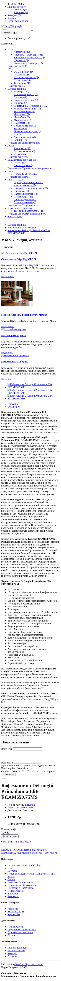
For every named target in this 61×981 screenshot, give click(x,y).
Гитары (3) (19, 162)
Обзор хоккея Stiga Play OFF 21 (18, 259)
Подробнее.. (7, 276)
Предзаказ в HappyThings (21, 888)
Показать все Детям (18, 157)
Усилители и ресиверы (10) (28, 63)
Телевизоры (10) (22, 83)
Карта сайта (14, 914)
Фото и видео (15, 216)
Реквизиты (13, 896)
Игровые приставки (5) (26, 77)
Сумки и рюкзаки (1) (25, 202)
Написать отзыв (22, 841)
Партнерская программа (20, 932)
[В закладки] (2, 778)
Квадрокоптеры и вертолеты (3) (31, 188)
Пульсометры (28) (23, 196)
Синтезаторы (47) (23, 165)
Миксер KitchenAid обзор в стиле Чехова (24, 314)
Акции (11, 935)
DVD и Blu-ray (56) (24, 71)
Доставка (12, 870)
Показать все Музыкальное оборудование (30, 168)
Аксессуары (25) (22, 51)
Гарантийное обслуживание (23, 885)
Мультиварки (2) (22, 120)
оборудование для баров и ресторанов (36, 852)
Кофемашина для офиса (14, 361)
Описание (13, 404)
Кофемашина (8, 852)
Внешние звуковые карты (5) (29, 57)
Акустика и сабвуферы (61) (28, 54)
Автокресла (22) (22, 148)
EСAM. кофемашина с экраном (29, 849)
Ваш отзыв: (7, 762)
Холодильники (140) (25, 137)
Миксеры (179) (22, 114)
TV (9, 69)
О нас (11, 868)
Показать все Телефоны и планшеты (27, 213)
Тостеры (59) (20, 128)
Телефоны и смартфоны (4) (28, 210)
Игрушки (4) (20, 154)
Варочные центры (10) (26, 94)
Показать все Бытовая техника (24, 142)
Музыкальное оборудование (23, 159)
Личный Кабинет (17, 947)
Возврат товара (16, 911)
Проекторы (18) (22, 80)
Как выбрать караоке (13, 335)
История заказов (16, 950)
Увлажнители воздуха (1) (27, 131)
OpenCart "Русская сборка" (28, 964)
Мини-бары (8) (22, 117)
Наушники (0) (21, 60)
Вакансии (13, 893)
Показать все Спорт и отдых (23, 205)
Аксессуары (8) (22, 74)
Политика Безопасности (20, 882)
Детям (11, 145)
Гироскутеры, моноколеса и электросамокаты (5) (28, 184)
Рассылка (13, 956)
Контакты (13, 908)
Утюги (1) (19, 134)
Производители (16, 926)
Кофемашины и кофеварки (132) (31, 105)
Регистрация (20, 9)
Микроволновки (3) (24, 111)
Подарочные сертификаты (22, 929)
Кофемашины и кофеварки (22, 227)
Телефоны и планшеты (20, 208)
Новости (7, 247)
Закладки (12, 953)
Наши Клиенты (16, 890)
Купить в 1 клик (10, 836)
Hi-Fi (10, 49)
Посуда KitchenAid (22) (26, 174)
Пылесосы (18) (22, 122)
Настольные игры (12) (26, 193)
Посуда (11, 171)
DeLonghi (30, 804)
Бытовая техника (17, 88)
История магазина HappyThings (24, 865)
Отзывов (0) (14, 406)
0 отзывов (6, 841)
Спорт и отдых (15, 179)
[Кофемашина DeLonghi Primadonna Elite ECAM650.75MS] (34, 387)
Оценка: (5, 771)
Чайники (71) (21, 139)
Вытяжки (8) (20, 97)
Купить (6, 833)
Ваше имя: (6, 749)
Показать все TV (16, 86)
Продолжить (8, 774)
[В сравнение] (5, 778)
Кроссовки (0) (21, 191)
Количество (7, 829)
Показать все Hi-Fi (17, 66)
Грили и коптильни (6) (26, 100)
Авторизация (21, 12)
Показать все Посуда (19, 176)
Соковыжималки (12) (25, 125)
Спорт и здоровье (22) (25, 199)
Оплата (11, 879)
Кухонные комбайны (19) (27, 108)
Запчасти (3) (20, 103)
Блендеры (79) (21, 91)
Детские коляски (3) (24, 151)
